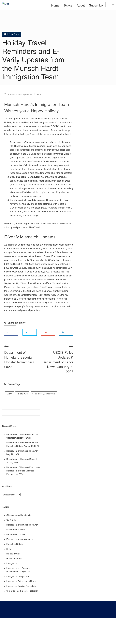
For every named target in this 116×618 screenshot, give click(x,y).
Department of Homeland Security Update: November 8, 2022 (20, 359)
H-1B (8, 548)
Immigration (11, 563)
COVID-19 (11, 519)
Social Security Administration (43, 393)
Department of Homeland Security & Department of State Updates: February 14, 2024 (23, 470)
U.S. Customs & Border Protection (22, 590)
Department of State (15, 534)
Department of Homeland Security (22, 524)
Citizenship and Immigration (19, 514)
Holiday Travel (13, 34)
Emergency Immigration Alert (19, 539)
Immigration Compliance (17, 576)
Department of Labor (15, 529)
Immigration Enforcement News (21, 581)
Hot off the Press (14, 558)
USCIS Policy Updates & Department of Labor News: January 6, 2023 (57, 362)
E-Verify (9, 393)
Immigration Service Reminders (21, 585)
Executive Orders (14, 543)
